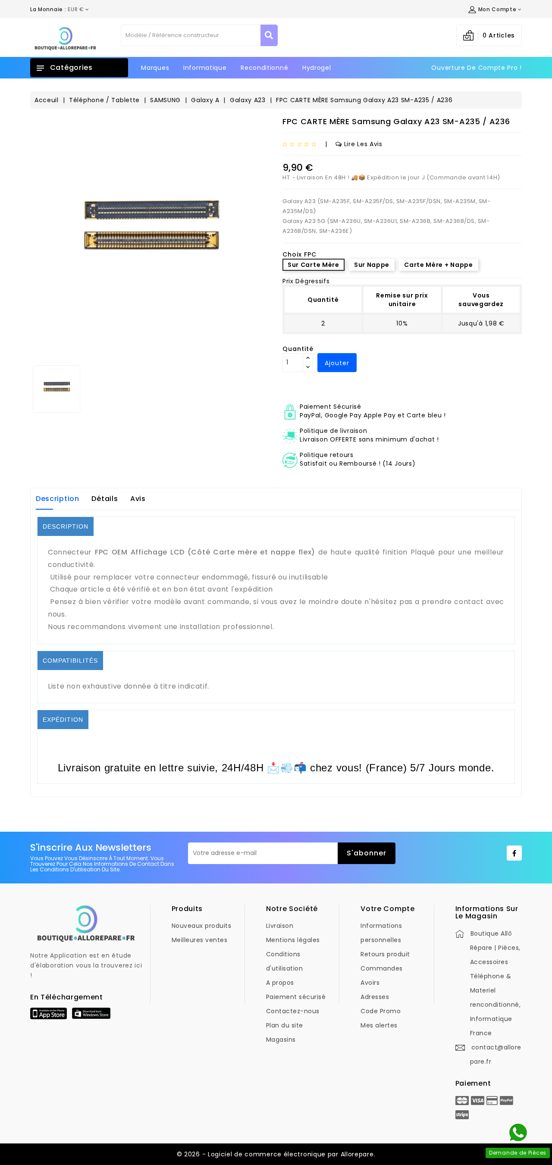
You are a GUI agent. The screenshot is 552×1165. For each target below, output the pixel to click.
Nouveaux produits (202, 925)
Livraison (280, 925)
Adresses (375, 997)
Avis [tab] (138, 499)
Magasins (281, 1039)
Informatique (204, 67)
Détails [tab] (104, 499)
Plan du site (284, 1025)
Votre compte (387, 909)
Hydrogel (316, 67)
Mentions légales (293, 940)
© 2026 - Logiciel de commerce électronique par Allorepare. (276, 1154)
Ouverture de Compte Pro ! (476, 67)
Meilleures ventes (200, 940)
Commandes (382, 968)
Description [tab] (57, 499)
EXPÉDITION (63, 719)
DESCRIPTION (65, 526)
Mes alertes (379, 1025)
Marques (155, 67)
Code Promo (381, 1011)
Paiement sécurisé (296, 997)
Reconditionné (264, 67)
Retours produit (385, 954)
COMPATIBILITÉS (70, 660)
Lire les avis (363, 144)
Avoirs (370, 982)
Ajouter (337, 363)
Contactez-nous (293, 1011)
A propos (280, 982)
